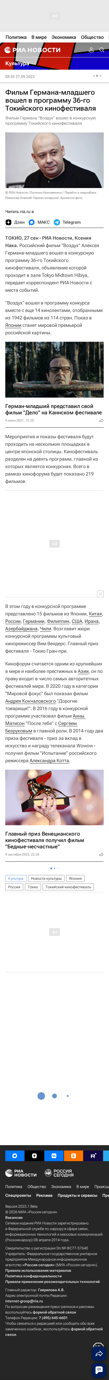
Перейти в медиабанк (80, 192)
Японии (13, 325)
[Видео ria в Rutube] (93, 1155)
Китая (95, 613)
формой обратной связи (54, 1312)
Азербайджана (21, 628)
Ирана (92, 621)
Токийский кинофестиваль (68, 887)
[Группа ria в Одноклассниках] (73, 1155)
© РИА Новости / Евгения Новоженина (33, 192)
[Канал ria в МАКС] (14, 1155)
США (77, 621)
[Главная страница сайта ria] (31, 50)
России (13, 621)
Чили (45, 628)
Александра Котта (49, 760)
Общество (37, 1186)
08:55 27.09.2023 (20, 76)
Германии (33, 621)
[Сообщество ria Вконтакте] (53, 1155)
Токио (33, 887)
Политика (13, 1186)
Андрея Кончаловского (30, 701)
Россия (14, 887)
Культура (16, 878)
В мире (82, 1186)
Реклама (44, 1195)
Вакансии (13, 1217)
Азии (83, 671)
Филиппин (58, 621)
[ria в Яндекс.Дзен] (34, 1155)
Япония (75, 878)
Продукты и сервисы (77, 1195)
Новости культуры (46, 878)
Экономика (61, 1186)
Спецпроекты (18, 1195)
